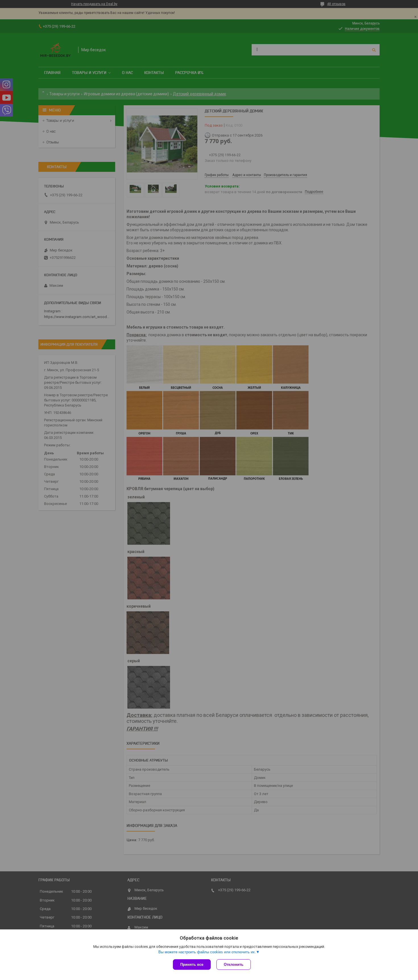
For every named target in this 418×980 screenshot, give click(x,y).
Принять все (191, 964)
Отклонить (233, 964)
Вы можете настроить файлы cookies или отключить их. (207, 952)
